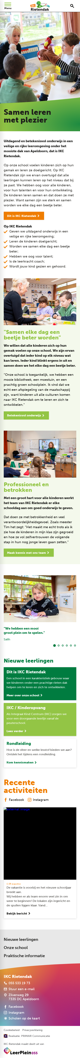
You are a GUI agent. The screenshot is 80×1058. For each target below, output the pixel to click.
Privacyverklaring (32, 1030)
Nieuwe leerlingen (21, 939)
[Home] (40, 6)
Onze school (16, 947)
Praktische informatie (24, 955)
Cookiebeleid (12, 1030)
